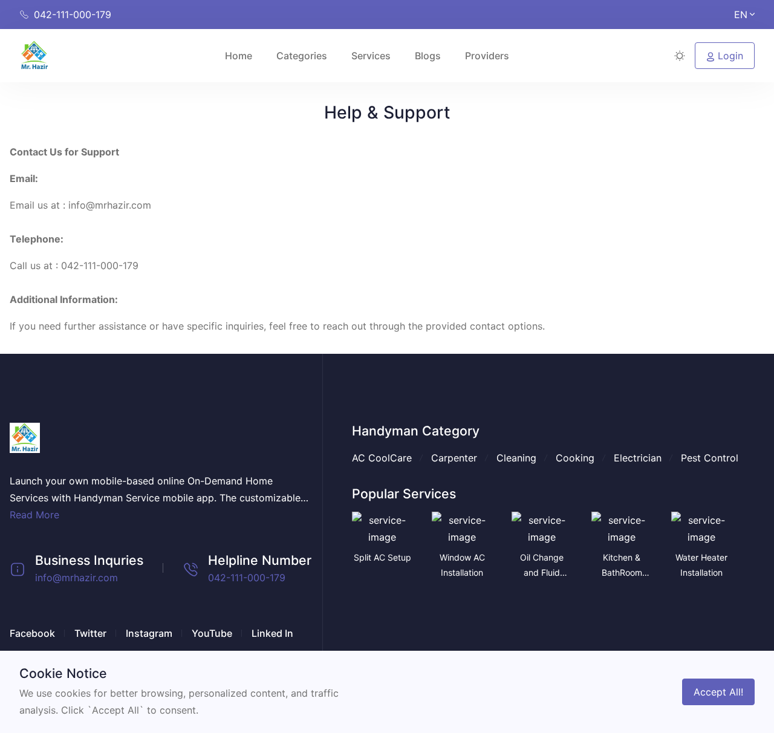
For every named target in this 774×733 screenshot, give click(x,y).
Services (371, 56)
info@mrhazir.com (76, 578)
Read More (34, 515)
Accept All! (718, 692)
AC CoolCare (382, 458)
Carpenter (454, 458)
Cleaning (516, 458)
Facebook (32, 633)
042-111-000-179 (246, 578)
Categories (301, 56)
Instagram (149, 633)
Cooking (575, 458)
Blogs (428, 56)
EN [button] (740, 14)
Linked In (272, 633)
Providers (487, 56)
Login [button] (729, 56)
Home (238, 56)
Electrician (638, 458)
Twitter (90, 633)
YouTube (212, 633)
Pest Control (709, 458)
